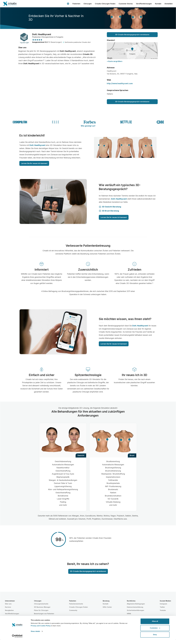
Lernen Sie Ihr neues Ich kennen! (34, 163)
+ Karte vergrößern (114, 61)
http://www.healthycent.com (120, 83)
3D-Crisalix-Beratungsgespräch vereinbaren (132, 35)
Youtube (163, 610)
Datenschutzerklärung (135, 607)
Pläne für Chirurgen (41, 610)
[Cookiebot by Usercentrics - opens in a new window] (17, 636)
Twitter (162, 607)
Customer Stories (126, 4)
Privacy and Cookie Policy (41, 626)
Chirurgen (88, 4)
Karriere (8, 607)
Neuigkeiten (9, 610)
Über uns (8, 604)
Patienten (76, 4)
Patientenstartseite (76, 604)
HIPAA (129, 613)
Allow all (155, 621)
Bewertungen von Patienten (44, 613)
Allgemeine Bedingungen (136, 604)
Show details (35, 631)
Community (73, 610)
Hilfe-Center (107, 607)
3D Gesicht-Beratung (111, 207)
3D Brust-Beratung (110, 211)
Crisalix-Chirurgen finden (105, 4)
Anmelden (168, 4)
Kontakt (158, 4)
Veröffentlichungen (144, 4)
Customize (154, 628)
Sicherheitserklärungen (135, 610)
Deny (155, 634)
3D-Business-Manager (42, 607)
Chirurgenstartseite (41, 604)
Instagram (163, 604)
